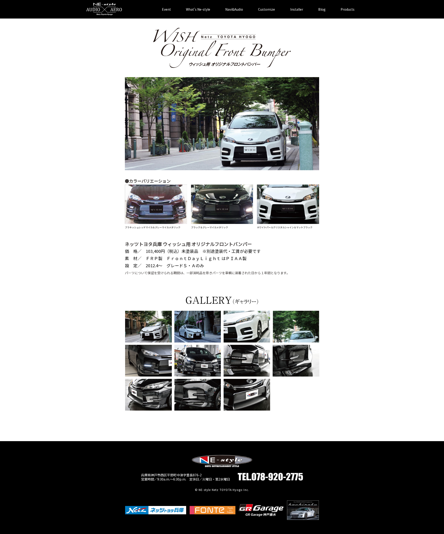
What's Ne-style (198, 9)
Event (166, 9)
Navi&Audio (234, 9)
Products (348, 9)
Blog (322, 9)
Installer (296, 9)
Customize (266, 9)
